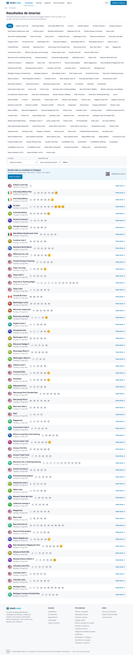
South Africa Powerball (52, 147)
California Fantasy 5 (15, 63)
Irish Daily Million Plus (56, 26)
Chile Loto (61, 105)
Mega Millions (104, 137)
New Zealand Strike (71, 137)
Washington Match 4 (96, 42)
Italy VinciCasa (79, 94)
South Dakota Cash (39, 115)
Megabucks (117, 47)
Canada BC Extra (64, 36)
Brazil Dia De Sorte (92, 73)
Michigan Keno (99, 68)
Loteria (11, 158)
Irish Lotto (95, 121)
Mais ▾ (69, 3)
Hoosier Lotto (115, 105)
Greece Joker (36, 100)
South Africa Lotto (39, 126)
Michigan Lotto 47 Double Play (103, 115)
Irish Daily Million (38, 26)
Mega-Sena (72, 105)
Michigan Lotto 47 (36, 121)
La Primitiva (79, 84)
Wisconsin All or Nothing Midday (64, 89)
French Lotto (44, 89)
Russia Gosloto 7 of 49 (34, 152)
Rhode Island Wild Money (17, 121)
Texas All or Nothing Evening (113, 73)
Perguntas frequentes (82, 643)
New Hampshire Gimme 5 (32, 79)
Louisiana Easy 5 (96, 110)
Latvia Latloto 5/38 (53, 121)
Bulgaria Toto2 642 (117, 100)
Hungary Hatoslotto (99, 105)
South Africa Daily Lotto (16, 89)
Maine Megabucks (90, 63)
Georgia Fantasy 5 (115, 26)
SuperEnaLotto (13, 131)
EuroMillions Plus (68, 142)
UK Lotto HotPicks (108, 121)
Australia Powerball (71, 147)
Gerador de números (82, 626)
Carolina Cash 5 (38, 31)
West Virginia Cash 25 (67, 79)
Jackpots (47, 3)
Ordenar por (43, 158)
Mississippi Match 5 (78, 42)
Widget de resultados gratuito (85, 632)
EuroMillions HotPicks (98, 142)
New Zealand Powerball (34, 137)
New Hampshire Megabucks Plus (112, 63)
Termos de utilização (109, 612)
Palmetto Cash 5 (50, 79)
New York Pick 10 (55, 63)
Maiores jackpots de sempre (84, 623)
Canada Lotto (12, 115)
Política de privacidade (109, 614)
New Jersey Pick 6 (79, 47)
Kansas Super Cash (58, 52)
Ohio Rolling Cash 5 (58, 73)
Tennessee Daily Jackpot (59, 57)
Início (5, 8)
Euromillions (82, 142)
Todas (10, 26)
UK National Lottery (98, 126)
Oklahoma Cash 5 (78, 57)
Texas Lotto (110, 31)
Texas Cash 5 (49, 36)
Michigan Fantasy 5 (41, 73)
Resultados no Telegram (83, 637)
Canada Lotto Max (51, 142)
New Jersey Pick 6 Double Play (59, 47)
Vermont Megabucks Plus (50, 110)
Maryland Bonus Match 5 (34, 68)
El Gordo (25, 100)
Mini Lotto (67, 84)
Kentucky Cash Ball (115, 36)
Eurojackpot (114, 142)
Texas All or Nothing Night (17, 36)
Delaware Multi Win (15, 68)
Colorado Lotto (85, 68)
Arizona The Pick (75, 52)
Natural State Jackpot (72, 63)
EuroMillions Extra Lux (16, 147)
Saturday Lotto (107, 131)
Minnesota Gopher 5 (15, 84)
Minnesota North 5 (32, 84)
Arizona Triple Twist (91, 52)
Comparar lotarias (81, 629)
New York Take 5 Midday (88, 89)
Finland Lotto (114, 126)
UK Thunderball (81, 121)
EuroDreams (101, 84)
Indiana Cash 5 (112, 42)
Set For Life (32, 89)
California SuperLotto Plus (115, 110)
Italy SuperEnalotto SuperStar (18, 126)
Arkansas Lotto (69, 115)
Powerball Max (13, 47)
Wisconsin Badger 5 (60, 42)
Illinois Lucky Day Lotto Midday (112, 89)
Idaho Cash (92, 57)
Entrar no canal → (15, 177)
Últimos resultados (81, 612)
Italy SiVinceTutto (100, 147)
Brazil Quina (84, 105)
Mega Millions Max (88, 137)
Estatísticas (79, 634)
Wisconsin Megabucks (29, 110)
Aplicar (65, 162)
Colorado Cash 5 (70, 68)
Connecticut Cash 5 (14, 52)
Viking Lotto (86, 147)
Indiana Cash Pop (22, 26)
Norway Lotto (59, 131)
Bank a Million (13, 110)
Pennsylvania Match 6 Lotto (89, 79)
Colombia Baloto (83, 26)
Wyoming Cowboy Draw (51, 84)
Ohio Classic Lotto (75, 73)
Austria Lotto (86, 100)
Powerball (25, 47)
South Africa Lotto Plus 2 (79, 126)
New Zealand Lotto (53, 137)
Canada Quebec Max (15, 142)
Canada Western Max (33, 142)
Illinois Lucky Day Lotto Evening (36, 52)
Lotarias (39, 3)
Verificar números (118, 3)
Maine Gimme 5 (13, 79)
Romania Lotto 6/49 (15, 105)
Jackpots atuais (80, 620)
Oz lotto (70, 26)
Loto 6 (115, 94)
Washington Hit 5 (43, 42)
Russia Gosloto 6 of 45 (15, 152)
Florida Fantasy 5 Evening (93, 31)
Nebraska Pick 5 (38, 47)
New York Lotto (83, 115)
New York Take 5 (96, 47)
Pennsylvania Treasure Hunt (18, 94)
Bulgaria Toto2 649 (101, 100)
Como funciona (58, 3)
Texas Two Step (35, 36)
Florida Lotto (67, 110)
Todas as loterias (54, 623)
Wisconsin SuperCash (97, 36)
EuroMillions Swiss (34, 147)
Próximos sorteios (81, 617)
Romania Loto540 (31, 105)
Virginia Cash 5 (13, 42)
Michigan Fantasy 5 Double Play (19, 73)
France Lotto (50, 152)
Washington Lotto (79, 36)
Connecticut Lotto (119, 137)
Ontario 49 (25, 115)
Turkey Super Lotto (51, 100)
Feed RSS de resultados (83, 640)
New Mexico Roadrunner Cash (18, 31)
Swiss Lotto (72, 131)
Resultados (29, 3)
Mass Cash (41, 63)
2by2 (107, 47)
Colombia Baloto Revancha (89, 131)
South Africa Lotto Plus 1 (57, 126)
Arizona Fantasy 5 (41, 57)
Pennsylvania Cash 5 (110, 79)
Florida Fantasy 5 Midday (61, 94)
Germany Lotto (27, 131)
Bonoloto (90, 84)
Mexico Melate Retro (15, 137)
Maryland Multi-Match (55, 31)
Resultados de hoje (81, 614)
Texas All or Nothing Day (40, 94)
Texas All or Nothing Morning (99, 94)
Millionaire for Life (73, 31)
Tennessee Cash (27, 42)
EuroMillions (52, 612)
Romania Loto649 (47, 105)
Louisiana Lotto (81, 110)
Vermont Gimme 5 (99, 26)
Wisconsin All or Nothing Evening (19, 57)
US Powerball (52, 614)
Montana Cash (55, 115)
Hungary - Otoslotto (43, 131)
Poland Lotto (67, 121)
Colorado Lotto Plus (54, 68)
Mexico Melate (13, 100)
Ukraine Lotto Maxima (69, 100)
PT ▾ (106, 3)
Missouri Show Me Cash (108, 57)
